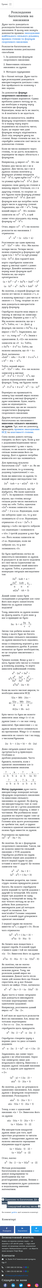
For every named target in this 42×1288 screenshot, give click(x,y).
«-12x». (14, 331)
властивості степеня (21, 432)
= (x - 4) (34, 387)
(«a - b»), (8, 177)
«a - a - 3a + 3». (11, 837)
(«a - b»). (26, 181)
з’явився (6, 949)
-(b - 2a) (32, 743)
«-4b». (5, 533)
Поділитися (22, 1231)
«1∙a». (5, 540)
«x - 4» (21, 226)
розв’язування (10, 1179)
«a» (3, 529)
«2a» (5, 507)
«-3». (29, 926)
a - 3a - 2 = (13, 1032)
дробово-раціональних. (15, 757)
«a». (34, 317)
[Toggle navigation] (10, 4)
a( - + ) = (21, 678)
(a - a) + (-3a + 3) (21, 874)
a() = (21, 584)
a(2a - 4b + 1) (30, 483)
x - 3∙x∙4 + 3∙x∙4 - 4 (16, 387)
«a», (14, 544)
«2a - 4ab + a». (24, 465)
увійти (14, 1212)
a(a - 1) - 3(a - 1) (21, 938)
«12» (21, 339)
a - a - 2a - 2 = (10, 1048)
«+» (18, 721)
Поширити (7, 1231)
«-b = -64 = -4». (11, 360)
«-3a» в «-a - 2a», (11, 1024)
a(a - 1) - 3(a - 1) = (13, 958)
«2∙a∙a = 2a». (22, 522)
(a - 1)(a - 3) (32, 958)
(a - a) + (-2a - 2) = (21, 1077)
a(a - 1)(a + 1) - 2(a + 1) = (21, 1120)
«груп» (5, 883)
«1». (18, 548)
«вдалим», (32, 639)
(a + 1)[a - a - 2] (21, 1152)
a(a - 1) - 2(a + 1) (21, 1081)
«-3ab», (28, 327)
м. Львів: (9, 1259)
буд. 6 (4, 1262)
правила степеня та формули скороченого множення (18, 40)
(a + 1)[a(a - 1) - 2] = (21, 1148)
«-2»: (4, 1072)
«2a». (5, 494)
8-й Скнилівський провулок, (24, 1259)
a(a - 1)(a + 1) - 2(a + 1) (21, 1103)
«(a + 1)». (18, 1112)
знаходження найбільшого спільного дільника (21, 34)
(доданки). (21, 1003)
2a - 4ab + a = (12, 483)
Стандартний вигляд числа (22, 1206)
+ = (11, 773)
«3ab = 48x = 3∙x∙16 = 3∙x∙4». (19, 357)
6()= (21, 703)
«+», (34, 293)
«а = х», (6, 335)
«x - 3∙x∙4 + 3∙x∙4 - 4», (16, 375)
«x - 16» (30, 161)
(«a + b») (33, 177)
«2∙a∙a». (20, 518)
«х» (33, 187)
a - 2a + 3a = (21, 673)
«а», (25, 514)
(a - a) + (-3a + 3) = (21, 934)
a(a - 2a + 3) (21, 684)
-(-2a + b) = (20, 743)
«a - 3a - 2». (16, 1010)
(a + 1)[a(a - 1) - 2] (21, 1124)
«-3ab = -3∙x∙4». (11, 346)
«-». (12, 300)
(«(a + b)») (14, 254)
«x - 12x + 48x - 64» (14, 369)
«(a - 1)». (6, 953)
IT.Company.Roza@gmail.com (16, 1275)
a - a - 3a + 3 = (21, 871)
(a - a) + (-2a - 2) (30, 1048)
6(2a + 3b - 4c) (21, 709)
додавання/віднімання (16, 442)
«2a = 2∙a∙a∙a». (10, 510)
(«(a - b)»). (8, 258)
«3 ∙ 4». (20, 342)
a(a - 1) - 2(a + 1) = (21, 1100)
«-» (32, 724)
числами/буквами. (14, 738)
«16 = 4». (25, 207)
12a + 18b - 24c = (21, 697)
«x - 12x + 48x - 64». (14, 245)
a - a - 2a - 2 (28, 1032)
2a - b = (9, 743)
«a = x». (19, 324)
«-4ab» (14, 525)
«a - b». (18, 221)
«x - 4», (21, 214)
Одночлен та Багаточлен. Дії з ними (20, 1201)
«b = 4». (30, 350)
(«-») (28, 717)
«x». (4, 324)
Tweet (36, 1231)
